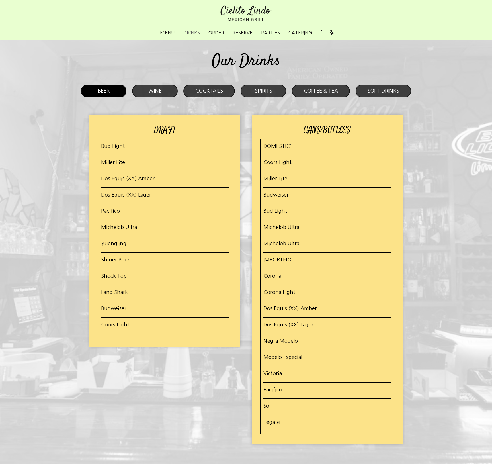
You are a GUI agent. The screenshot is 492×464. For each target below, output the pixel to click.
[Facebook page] (321, 32)
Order (216, 32)
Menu (167, 32)
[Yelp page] (331, 32)
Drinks (191, 32)
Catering (300, 32)
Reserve (243, 32)
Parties (270, 32)
